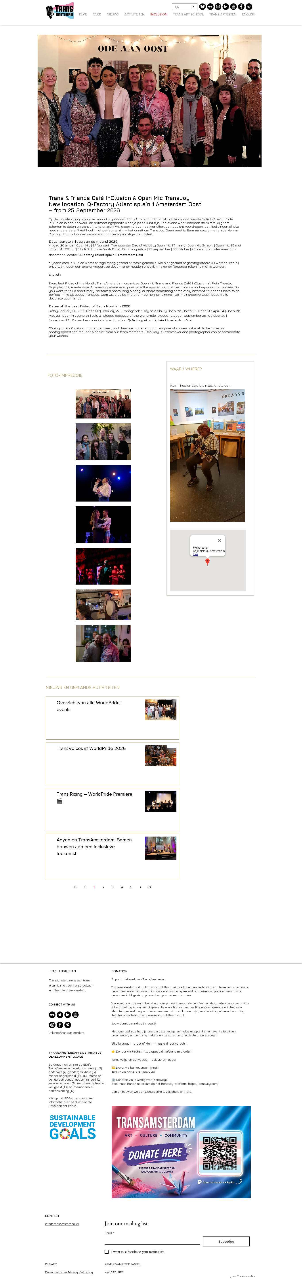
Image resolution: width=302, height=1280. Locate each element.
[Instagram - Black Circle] (218, 6)
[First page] (75, 887)
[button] (207, 455)
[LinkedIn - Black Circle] (225, 6)
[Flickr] (210, 6)
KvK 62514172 (114, 1272)
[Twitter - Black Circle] (60, 1014)
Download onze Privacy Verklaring (69, 1272)
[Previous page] (85, 887)
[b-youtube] (233, 6)
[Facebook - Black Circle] (241, 6)
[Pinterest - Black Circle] (249, 6)
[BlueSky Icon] (202, 6)
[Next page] (140, 887)
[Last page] (150, 887)
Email (110, 1233)
